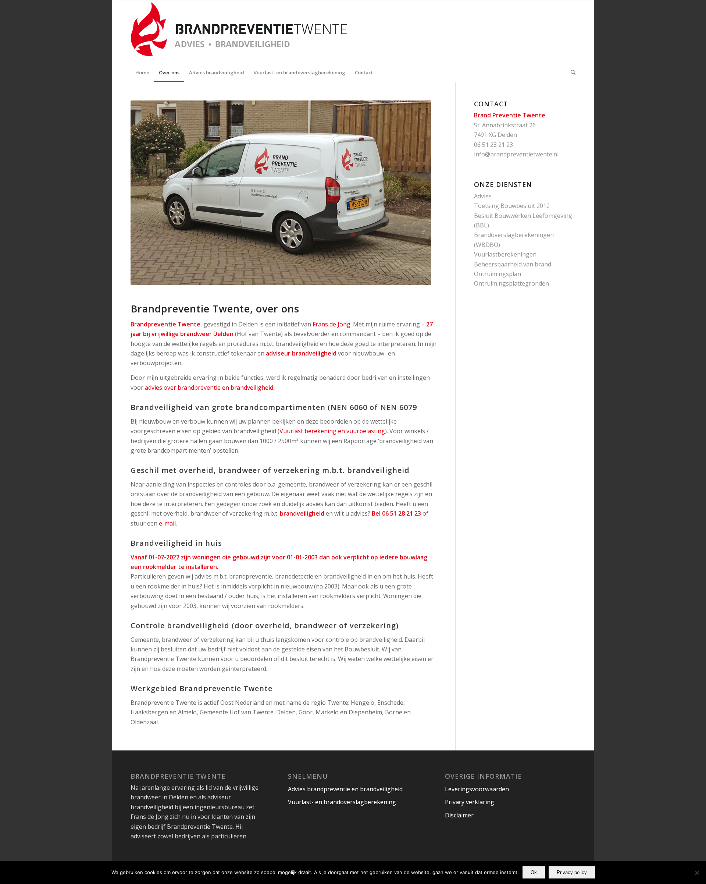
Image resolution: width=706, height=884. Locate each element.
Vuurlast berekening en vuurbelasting (332, 431)
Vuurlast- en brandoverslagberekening (342, 802)
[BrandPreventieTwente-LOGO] (259, 31)
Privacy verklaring (469, 802)
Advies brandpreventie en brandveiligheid (345, 789)
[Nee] (696, 872)
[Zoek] (570, 72)
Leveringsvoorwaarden (477, 789)
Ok (534, 872)
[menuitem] (142, 72)
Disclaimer (459, 815)
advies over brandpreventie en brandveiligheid (209, 387)
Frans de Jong (331, 324)
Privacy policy (572, 872)
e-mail (167, 523)
